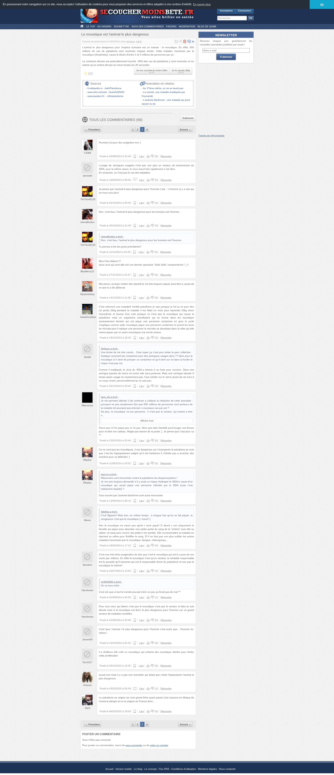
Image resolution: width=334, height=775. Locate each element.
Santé (139, 41)
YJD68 (87, 152)
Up (148, 156)
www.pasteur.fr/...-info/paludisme (105, 96)
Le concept (150, 769)
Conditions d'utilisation (183, 769)
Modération (187, 26)
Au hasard (104, 26)
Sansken (87, 564)
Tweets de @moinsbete (211, 135)
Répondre (166, 156)
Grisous (87, 685)
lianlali (87, 357)
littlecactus (87, 405)
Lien (141, 156)
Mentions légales (207, 769)
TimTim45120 (87, 199)
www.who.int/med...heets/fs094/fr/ (106, 92)
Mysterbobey (87, 294)
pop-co (105, 474)
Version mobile (124, 769)
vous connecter (133, 745)
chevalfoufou (87, 222)
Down (152, 156)
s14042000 (107, 581)
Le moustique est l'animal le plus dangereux (115, 34)
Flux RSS (164, 769)
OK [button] (322, 4)
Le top (90, 26)
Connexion (244, 10)
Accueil (109, 769)
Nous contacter (227, 769)
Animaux (130, 41)
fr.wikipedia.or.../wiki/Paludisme (104, 88)
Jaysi (87, 707)
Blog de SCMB (207, 26)
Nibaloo (87, 459)
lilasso (87, 520)
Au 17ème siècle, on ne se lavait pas (163, 88)
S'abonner (188, 118)
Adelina (105, 511)
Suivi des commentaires (148, 26)
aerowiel (87, 175)
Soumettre (121, 26)
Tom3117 (87, 662)
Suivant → (185, 129)
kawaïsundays (88, 317)
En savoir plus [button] (202, 4)
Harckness (87, 590)
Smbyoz (105, 348)
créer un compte (159, 745)
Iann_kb (105, 397)
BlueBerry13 (87, 271)
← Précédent (92, 129)
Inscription (226, 10)
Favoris (171, 26)
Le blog (138, 769)
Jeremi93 (87, 639)
